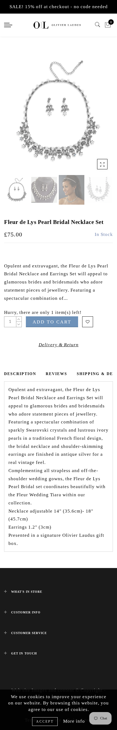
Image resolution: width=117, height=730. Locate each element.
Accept (45, 721)
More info (74, 721)
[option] (58, 110)
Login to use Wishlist (87, 321)
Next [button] (96, 114)
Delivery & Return (59, 344)
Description (20, 374)
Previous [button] (14, 113)
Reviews (56, 374)
